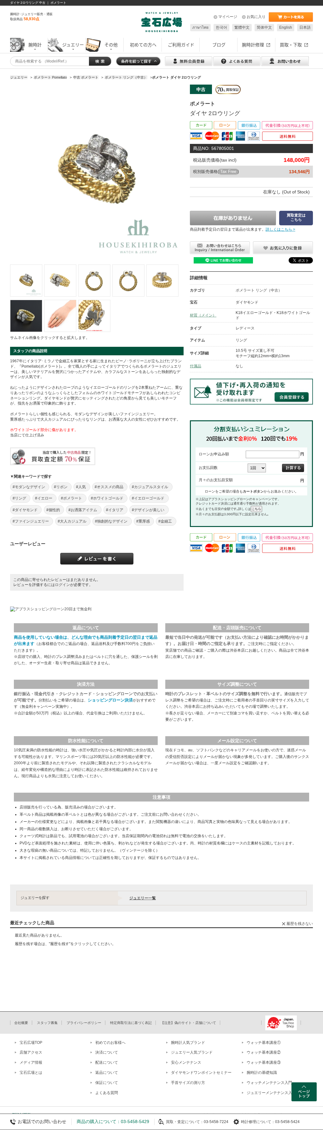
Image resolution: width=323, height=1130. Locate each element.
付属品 (195, 366)
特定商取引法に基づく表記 (131, 1023)
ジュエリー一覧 (142, 898)
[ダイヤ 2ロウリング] (26, 280)
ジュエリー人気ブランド (192, 1052)
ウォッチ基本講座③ (264, 1062)
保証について (106, 1082)
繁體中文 (242, 27)
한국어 (221, 27)
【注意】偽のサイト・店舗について (188, 1023)
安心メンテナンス (186, 1062)
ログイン (62, 585)
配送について (106, 1062)
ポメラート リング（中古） (259, 290)
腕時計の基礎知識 (262, 1072)
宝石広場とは (31, 1072)
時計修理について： (258, 1122)
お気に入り (256, 17)
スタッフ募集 (47, 1023)
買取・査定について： (185, 1122)
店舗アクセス (31, 1052)
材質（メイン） (203, 315)
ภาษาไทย (200, 27)
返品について (106, 1072)
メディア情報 (31, 1062)
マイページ (227, 17)
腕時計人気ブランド (188, 1042)
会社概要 (21, 1023)
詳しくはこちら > (280, 229)
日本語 (305, 27)
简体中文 (264, 27)
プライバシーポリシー (84, 1023)
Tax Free (228, 171)
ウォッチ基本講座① (264, 1042)
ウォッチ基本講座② (264, 1052)
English (285, 27)
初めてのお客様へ (110, 1042)
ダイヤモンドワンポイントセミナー (201, 1072)
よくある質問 (106, 1093)
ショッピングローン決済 (110, 700)
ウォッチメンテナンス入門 (269, 1082)
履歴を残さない (299, 923)
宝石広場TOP (31, 1042)
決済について (106, 1052)
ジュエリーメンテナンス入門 (271, 1093)
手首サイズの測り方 (188, 1082)
